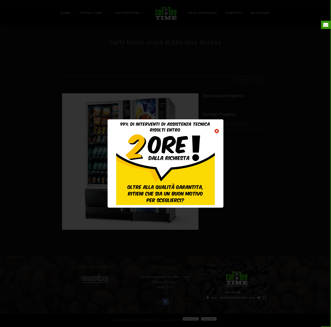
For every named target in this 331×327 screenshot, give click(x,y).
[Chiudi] (217, 131)
